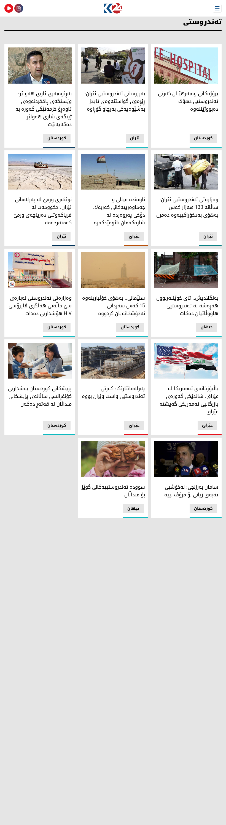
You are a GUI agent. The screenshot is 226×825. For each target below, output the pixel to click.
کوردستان (203, 138)
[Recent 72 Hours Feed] (18, 8)
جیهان (207, 327)
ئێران (134, 138)
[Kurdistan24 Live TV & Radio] (8, 8)
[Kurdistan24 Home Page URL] (113, 8)
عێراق (134, 236)
